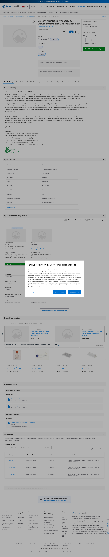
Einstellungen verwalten (34, 292)
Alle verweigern (59, 292)
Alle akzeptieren (74, 292)
